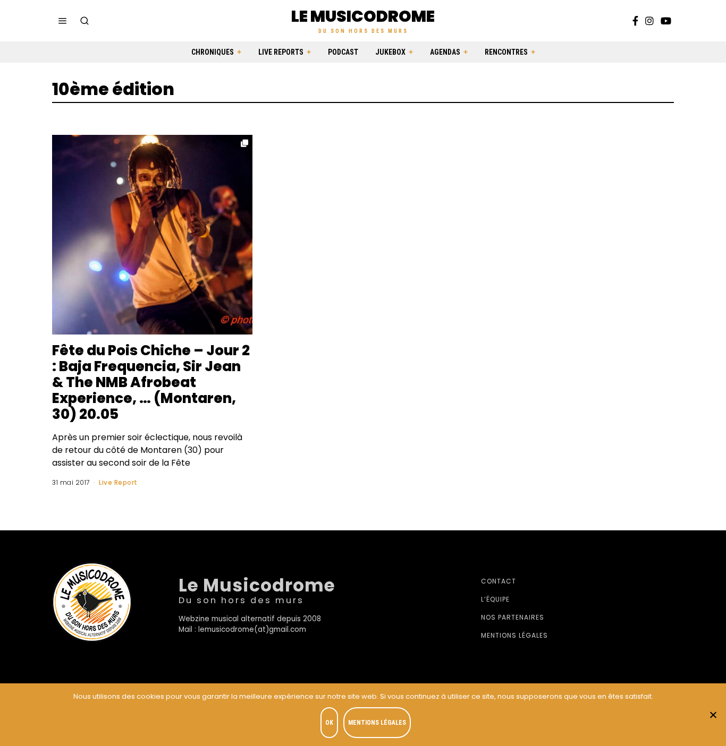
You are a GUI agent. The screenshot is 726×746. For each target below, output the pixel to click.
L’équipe (495, 599)
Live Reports (280, 52)
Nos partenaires (512, 617)
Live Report (118, 482)
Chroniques (212, 52)
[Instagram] (649, 20)
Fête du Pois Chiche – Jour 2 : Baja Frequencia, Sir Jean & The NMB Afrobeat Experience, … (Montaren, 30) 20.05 (151, 382)
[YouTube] (666, 20)
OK (329, 722)
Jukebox (390, 52)
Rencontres (506, 52)
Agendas (445, 52)
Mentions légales (514, 635)
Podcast (343, 52)
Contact (498, 581)
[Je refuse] (712, 714)
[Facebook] (635, 20)
